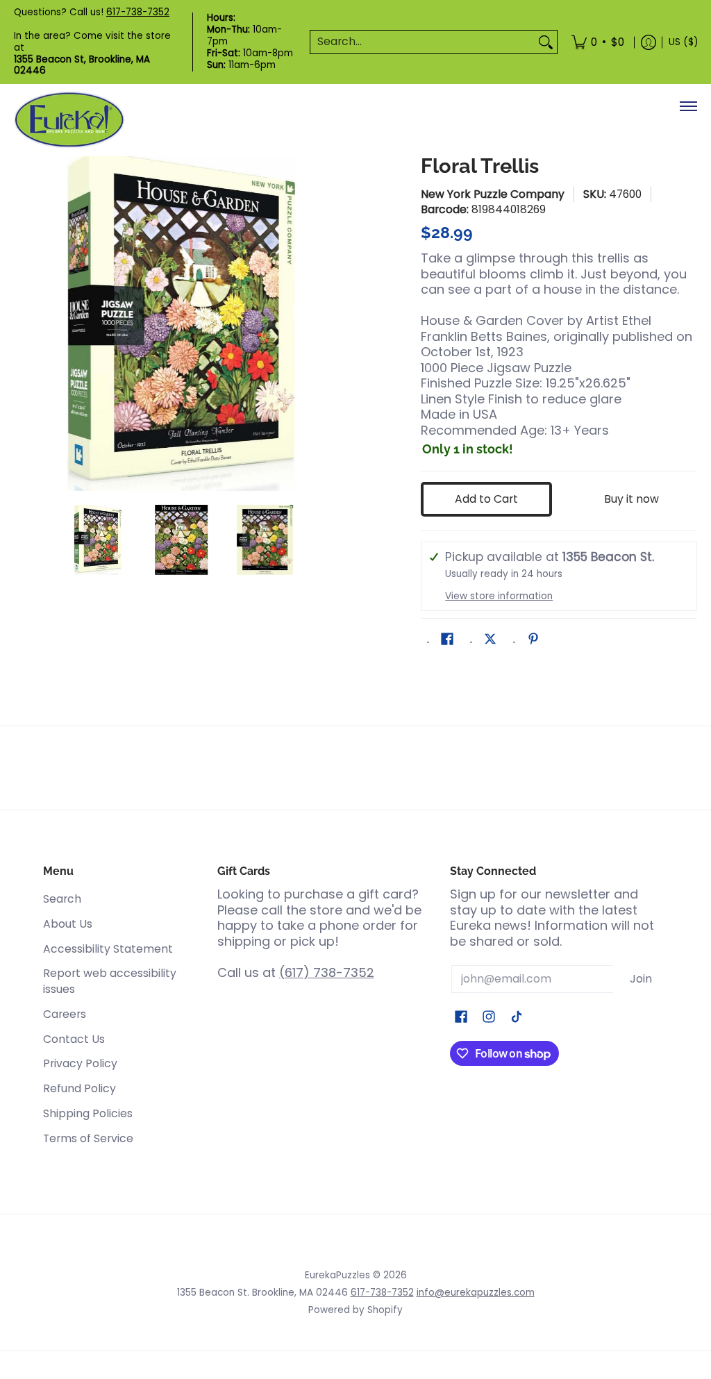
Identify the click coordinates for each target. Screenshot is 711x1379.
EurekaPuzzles (337, 1275)
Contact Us (74, 1039)
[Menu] (687, 106)
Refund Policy (79, 1088)
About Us (67, 924)
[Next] (339, 323)
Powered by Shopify (355, 1310)
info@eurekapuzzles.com (476, 1292)
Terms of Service (88, 1138)
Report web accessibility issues (109, 981)
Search (62, 899)
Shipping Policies (88, 1113)
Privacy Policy (80, 1063)
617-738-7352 (137, 12)
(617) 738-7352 (326, 972)
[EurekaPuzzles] (69, 120)
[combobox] (422, 42)
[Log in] (648, 42)
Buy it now (631, 499)
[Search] (546, 42)
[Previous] (23, 323)
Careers (64, 1014)
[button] (447, 640)
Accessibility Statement (108, 949)
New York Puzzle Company (492, 194)
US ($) (683, 42)
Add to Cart (486, 499)
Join (641, 979)
